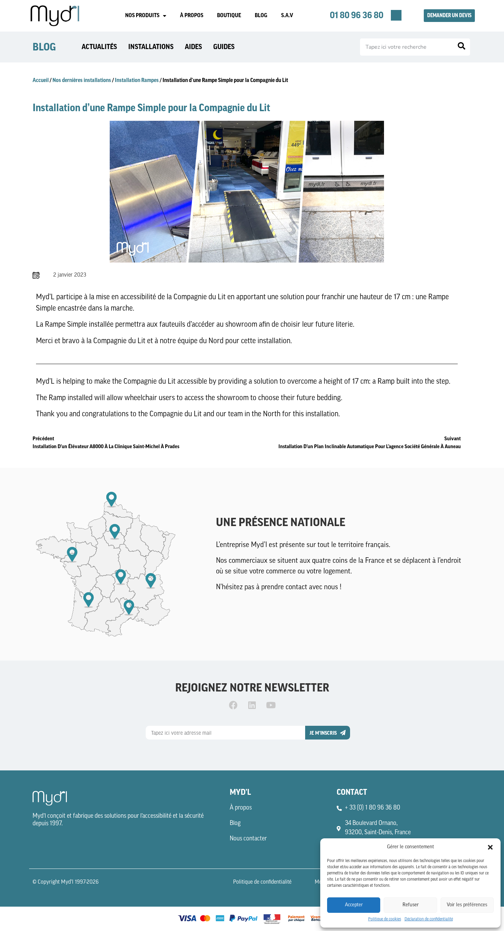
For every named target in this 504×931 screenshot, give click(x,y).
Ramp (386, 382)
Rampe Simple (66, 325)
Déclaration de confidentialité (429, 919)
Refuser (411, 905)
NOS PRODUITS (142, 15)
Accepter (354, 905)
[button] (490, 847)
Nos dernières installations (81, 80)
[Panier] (396, 15)
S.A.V (287, 15)
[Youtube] (270, 705)
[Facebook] (233, 705)
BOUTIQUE (229, 15)
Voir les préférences (467, 905)
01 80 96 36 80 (356, 15)
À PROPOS (191, 15)
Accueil (41, 80)
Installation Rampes (137, 80)
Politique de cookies (384, 919)
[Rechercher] (461, 47)
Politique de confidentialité (262, 882)
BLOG (261, 15)
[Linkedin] (252, 705)
